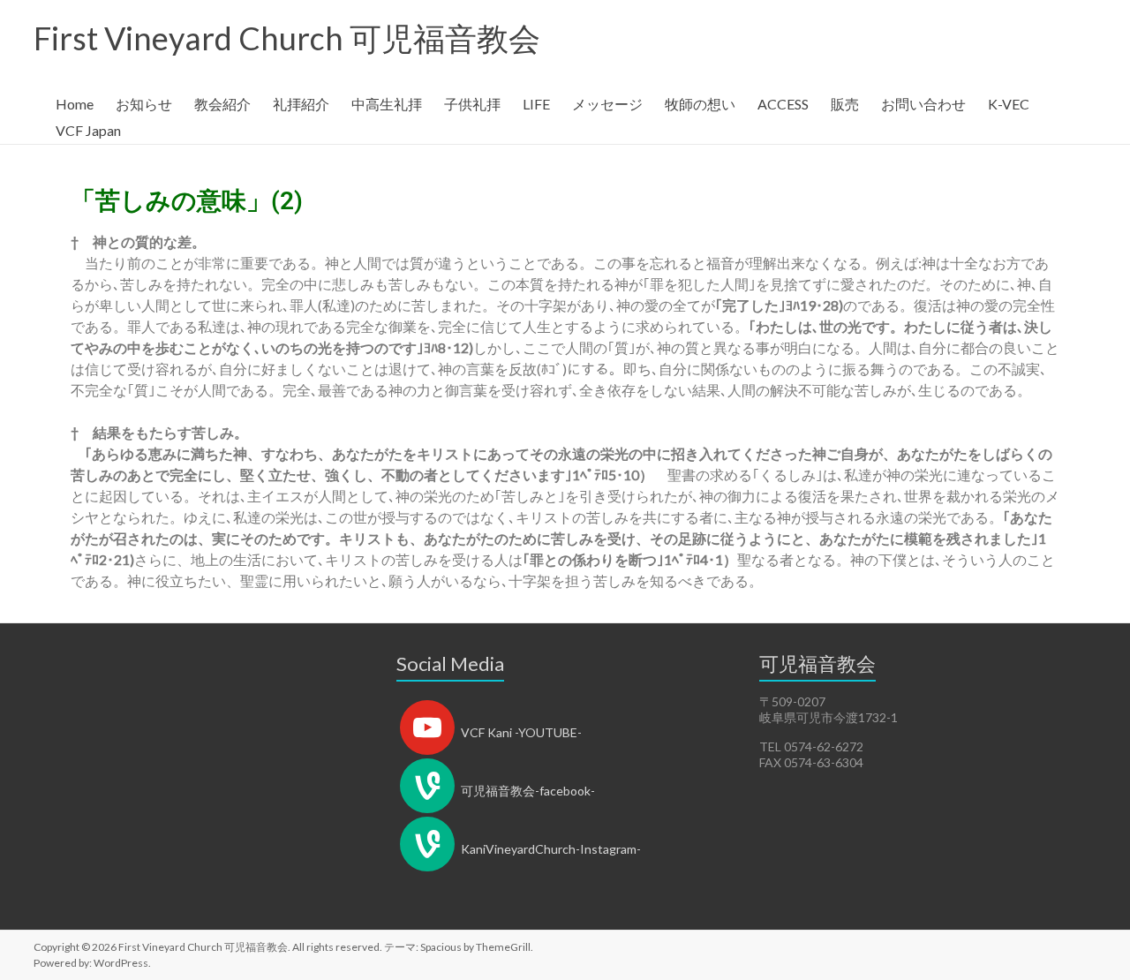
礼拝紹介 (301, 103)
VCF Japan (88, 130)
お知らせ (144, 103)
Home (75, 103)
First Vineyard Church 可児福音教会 (287, 38)
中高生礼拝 (386, 103)
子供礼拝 (472, 103)
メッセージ (607, 103)
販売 (845, 103)
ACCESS (783, 103)
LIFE (536, 103)
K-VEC (1008, 103)
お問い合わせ (923, 103)
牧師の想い (700, 103)
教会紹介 (222, 103)
